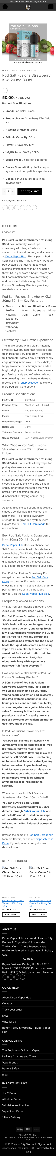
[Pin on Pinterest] (28, 207)
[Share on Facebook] (11, 207)
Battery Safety (11, 1068)
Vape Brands (10, 1062)
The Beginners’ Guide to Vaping (21, 1050)
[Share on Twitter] (17, 207)
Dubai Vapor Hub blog (35, 593)
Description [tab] (9, 226)
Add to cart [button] (11, 914)
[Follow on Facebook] (5, 977)
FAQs (5, 1015)
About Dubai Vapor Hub (16, 997)
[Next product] (5, 90)
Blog (5, 1074)
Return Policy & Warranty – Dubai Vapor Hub (26, 1029)
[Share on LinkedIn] (34, 207)
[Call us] (22, 977)
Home (5, 70)
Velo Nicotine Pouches (15, 1105)
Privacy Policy (27, 1135)
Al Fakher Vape (11, 1099)
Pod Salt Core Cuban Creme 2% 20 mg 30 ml (40, 903)
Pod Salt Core (29, 70)
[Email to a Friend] (22, 207)
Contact (7, 1003)
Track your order (12, 1009)
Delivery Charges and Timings (20, 1056)
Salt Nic (15, 70)
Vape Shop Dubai (12, 1111)
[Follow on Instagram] (11, 977)
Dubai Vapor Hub (15, 256)
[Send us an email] (17, 977)
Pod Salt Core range (33, 523)
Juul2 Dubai (9, 1093)
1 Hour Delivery (11, 1117)
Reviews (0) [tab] (8, 232)
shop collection (30, 382)
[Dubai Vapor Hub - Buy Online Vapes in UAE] (28, 7)
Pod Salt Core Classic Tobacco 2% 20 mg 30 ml (13, 903)
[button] (5, 6)
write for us (9, 1021)
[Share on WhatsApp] (5, 207)
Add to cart (30, 191)
